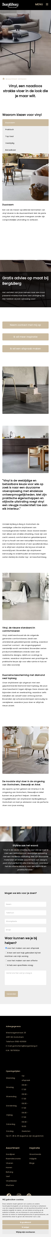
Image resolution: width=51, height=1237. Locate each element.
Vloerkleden (11, 1181)
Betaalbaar (10, 150)
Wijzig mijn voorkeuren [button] (25, 1232)
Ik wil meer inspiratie (25, 336)
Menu (39, 4)
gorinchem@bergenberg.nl (24, 1046)
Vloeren (9, 1163)
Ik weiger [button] (25, 1227)
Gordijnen (10, 1154)
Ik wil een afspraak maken (25, 348)
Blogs (32, 1163)
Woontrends (35, 1154)
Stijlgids (33, 1158)
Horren (9, 1167)
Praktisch (9, 129)
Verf (8, 1176)
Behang (9, 1172)
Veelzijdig (9, 143)
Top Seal (9, 136)
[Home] (3, 79)
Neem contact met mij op (25, 325)
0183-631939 (20, 1041)
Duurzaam (10, 122)
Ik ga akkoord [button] (25, 1222)
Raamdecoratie (13, 1158)
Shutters (10, 1185)
